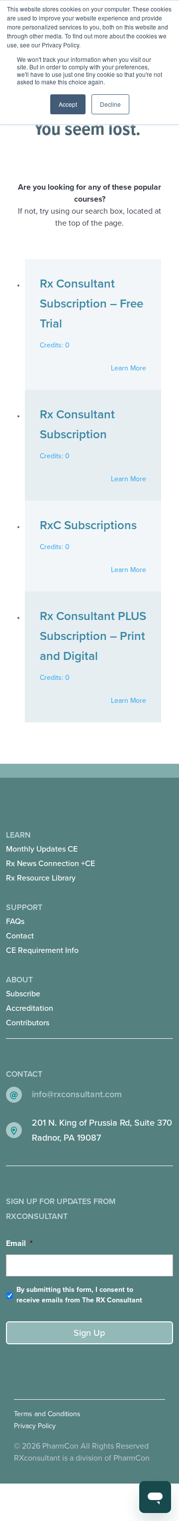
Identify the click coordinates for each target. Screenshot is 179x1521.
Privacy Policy (35, 1426)
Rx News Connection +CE (50, 864)
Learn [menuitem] (50, 856)
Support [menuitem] (42, 929)
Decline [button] (110, 104)
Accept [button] (68, 104)
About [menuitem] (29, 1001)
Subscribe (23, 994)
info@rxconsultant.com (77, 1094)
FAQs (15, 921)
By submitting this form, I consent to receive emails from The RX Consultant (79, 1294)
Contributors (27, 1023)
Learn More (128, 368)
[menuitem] (89, 849)
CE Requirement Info (42, 950)
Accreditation (29, 1008)
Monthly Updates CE (42, 849)
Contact (20, 936)
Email (19, 1243)
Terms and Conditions (47, 1414)
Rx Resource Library (41, 878)
